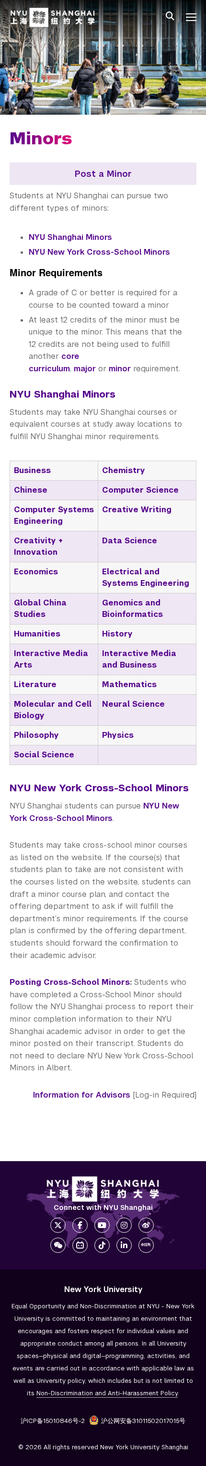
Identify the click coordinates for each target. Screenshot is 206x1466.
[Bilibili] (80, 1245)
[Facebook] (80, 1225)
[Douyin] (102, 1245)
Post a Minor (103, 173)
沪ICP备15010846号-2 (53, 1421)
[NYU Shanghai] (103, 1189)
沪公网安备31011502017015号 (143, 1421)
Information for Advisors (81, 1095)
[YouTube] (102, 1225)
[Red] (146, 1245)
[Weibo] (146, 1225)
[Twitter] (58, 1225)
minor (120, 369)
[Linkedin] (124, 1245)
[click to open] (191, 17)
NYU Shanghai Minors (70, 237)
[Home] (53, 17)
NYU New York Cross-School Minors (99, 252)
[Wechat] (58, 1245)
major (85, 369)
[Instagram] (124, 1225)
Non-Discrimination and (107, 1393)
